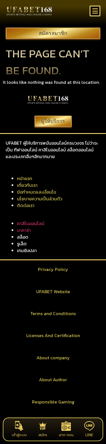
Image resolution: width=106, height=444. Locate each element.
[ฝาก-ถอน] (66, 426)
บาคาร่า (24, 230)
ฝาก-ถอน (66, 435)
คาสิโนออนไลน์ (30, 223)
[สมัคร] (43, 426)
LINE (89, 435)
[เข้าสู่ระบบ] (19, 426)
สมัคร (42, 435)
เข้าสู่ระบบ (19, 435)
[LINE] (89, 426)
